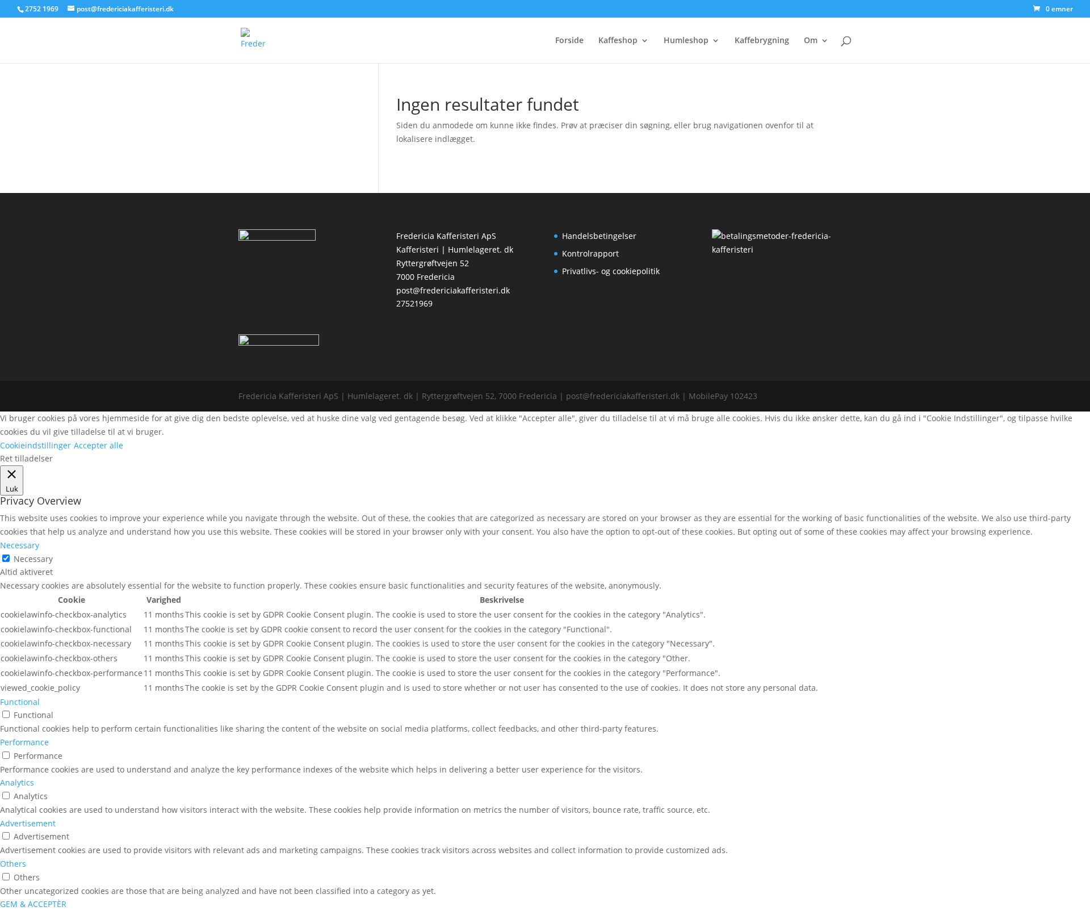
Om (811, 40)
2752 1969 (41, 9)
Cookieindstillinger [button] (35, 445)
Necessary (33, 558)
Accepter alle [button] (98, 445)
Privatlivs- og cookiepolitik (611, 271)
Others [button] (13, 863)
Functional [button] (20, 701)
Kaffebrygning (762, 40)
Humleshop (686, 40)
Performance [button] (24, 742)
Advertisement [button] (28, 823)
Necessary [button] (19, 545)
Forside (569, 40)
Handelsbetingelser (599, 235)
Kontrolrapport (590, 253)
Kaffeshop (618, 40)
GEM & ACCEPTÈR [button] (33, 904)
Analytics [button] (17, 782)
